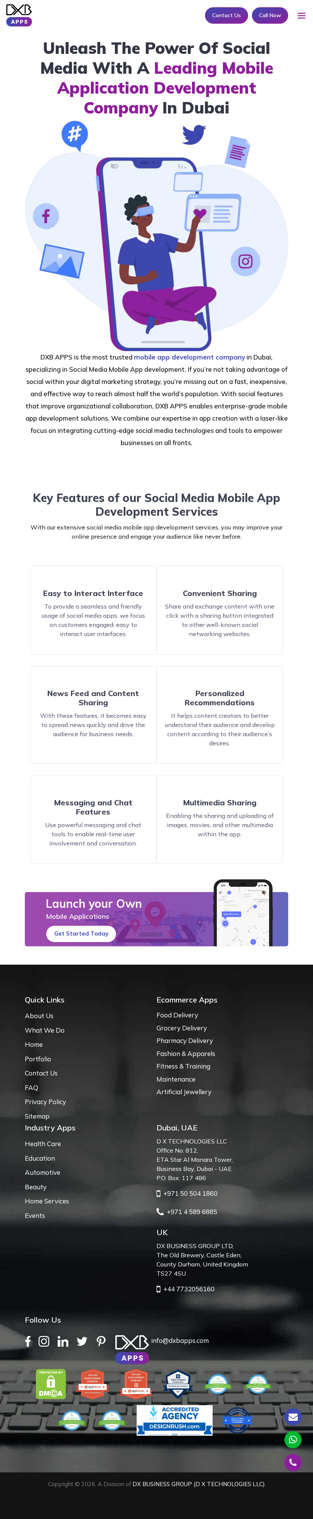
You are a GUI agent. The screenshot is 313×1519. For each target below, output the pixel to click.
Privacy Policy (45, 1102)
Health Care (43, 1144)
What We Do (45, 1030)
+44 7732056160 (187, 1289)
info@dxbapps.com (180, 1340)
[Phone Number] (293, 1462)
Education (40, 1158)
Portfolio (38, 1059)
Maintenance (175, 1079)
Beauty (36, 1187)
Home (34, 1044)
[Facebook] (30, 1341)
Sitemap (37, 1116)
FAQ (31, 1087)
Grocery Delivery (181, 1028)
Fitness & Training (183, 1066)
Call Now (270, 15)
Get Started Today (81, 933)
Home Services (47, 1201)
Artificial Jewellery (183, 1092)
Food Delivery (177, 1015)
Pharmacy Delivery (184, 1040)
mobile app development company (189, 357)
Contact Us (226, 15)
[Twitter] (84, 1341)
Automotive (42, 1172)
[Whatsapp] (293, 1439)
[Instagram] (46, 1341)
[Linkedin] (65, 1341)
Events (35, 1215)
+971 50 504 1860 (189, 1193)
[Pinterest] (103, 1341)
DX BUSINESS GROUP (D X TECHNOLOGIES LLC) (198, 1484)
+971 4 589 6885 (190, 1212)
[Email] (293, 1416)
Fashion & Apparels (185, 1053)
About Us (39, 1016)
